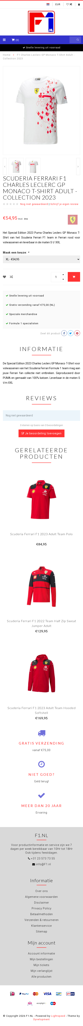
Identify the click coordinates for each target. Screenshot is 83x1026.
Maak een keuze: (16, 252)
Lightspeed (58, 1015)
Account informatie (41, 953)
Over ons (41, 891)
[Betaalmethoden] (12, 994)
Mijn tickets (41, 965)
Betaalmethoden (41, 914)
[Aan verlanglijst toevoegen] (4, 277)
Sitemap (41, 931)
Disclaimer (41, 902)
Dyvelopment (41, 1019)
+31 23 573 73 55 (43, 858)
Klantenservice (41, 925)
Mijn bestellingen (41, 959)
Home (6, 54)
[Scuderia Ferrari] (72, 219)
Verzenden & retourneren (42, 920)
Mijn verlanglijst (42, 970)
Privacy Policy (42, 908)
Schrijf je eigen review (64, 204)
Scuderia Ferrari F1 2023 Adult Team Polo (41, 534)
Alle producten (41, 976)
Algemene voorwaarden (41, 896)
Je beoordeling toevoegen (43, 433)
